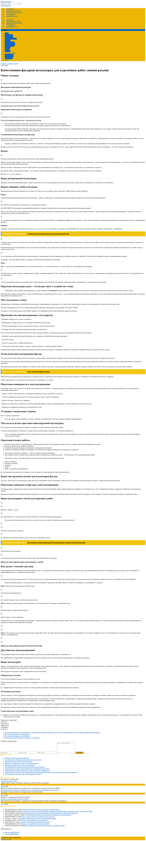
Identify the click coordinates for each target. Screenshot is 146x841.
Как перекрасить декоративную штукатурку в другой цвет (24, 767)
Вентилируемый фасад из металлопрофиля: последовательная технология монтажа (49, 813)
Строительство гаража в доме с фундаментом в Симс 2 (23, 774)
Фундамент (9, 58)
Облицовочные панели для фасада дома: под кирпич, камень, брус (27, 770)
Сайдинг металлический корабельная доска (35, 822)
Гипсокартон (9, 56)
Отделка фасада (10, 44)
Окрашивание (9, 46)
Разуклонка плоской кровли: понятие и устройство (22, 738)
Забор (7, 33)
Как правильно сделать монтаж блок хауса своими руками (45, 825)
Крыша (7, 49)
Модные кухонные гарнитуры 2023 (17, 758)
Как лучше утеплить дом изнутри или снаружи (39, 816)
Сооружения (9, 37)
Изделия (7, 51)
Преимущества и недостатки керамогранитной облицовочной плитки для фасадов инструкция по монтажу (41, 772)
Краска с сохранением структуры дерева (14, 799)
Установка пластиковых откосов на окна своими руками (37, 818)
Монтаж (7, 48)
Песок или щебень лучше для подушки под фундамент (41, 809)
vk (10, 5)
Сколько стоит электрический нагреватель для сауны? (23, 760)
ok (1, 5)
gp (5, 5)
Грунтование (9, 55)
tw (7, 5)
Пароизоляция (10, 42)
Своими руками (10, 53)
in (8, 5)
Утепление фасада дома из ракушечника (18, 761)
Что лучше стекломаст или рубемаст (17, 736)
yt (3, 5)
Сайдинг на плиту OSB (9, 781)
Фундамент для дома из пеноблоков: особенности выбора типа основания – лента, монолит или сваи (58, 811)
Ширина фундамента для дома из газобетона (20, 765)
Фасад (7, 60)
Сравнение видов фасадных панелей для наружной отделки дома (27, 769)
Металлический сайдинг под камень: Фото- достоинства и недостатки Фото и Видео (29, 790)
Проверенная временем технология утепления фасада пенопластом (48, 815)
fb (4, 5)
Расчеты (7, 40)
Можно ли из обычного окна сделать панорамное (21, 763)
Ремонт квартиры (11, 39)
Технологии (9, 35)
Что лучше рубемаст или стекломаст (17, 734)
